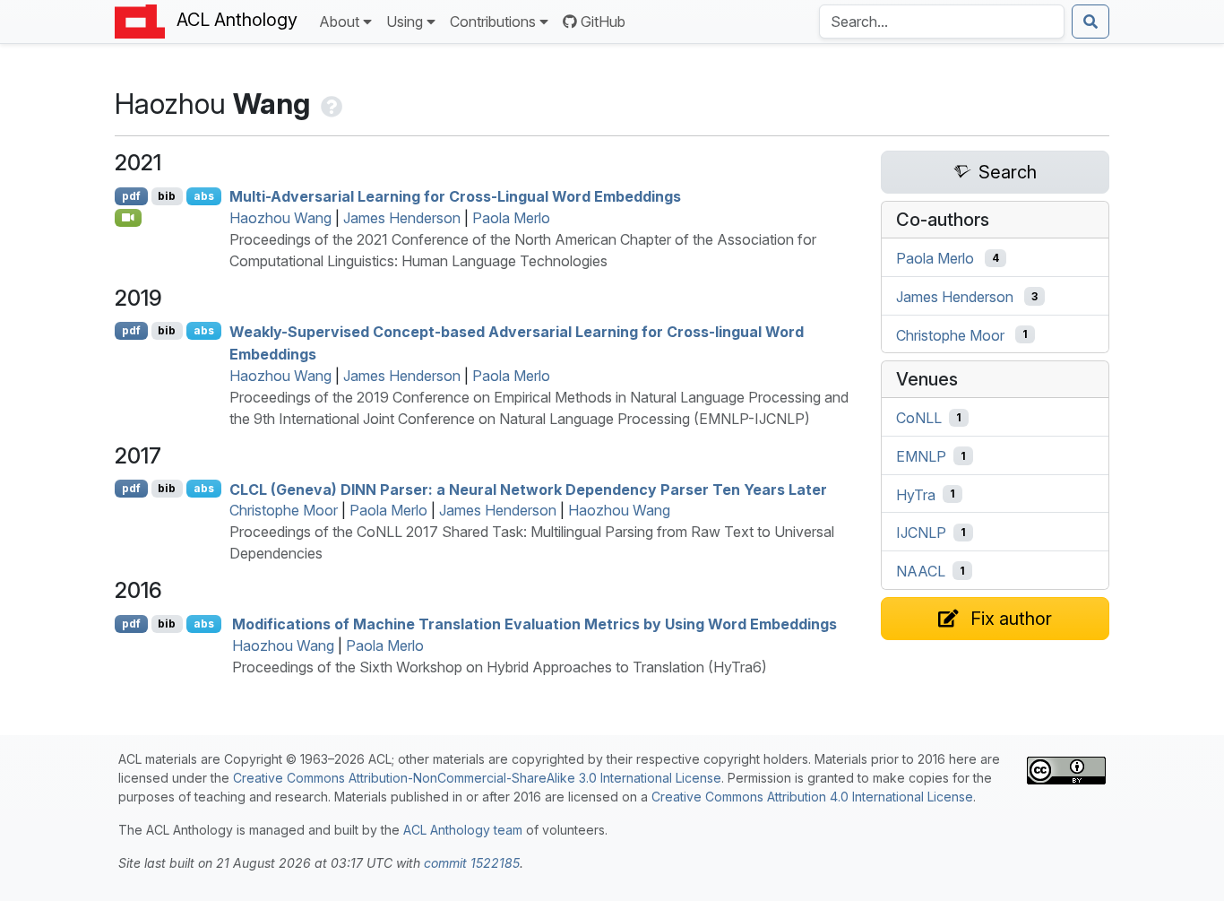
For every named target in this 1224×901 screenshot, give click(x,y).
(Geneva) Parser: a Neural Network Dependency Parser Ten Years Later (528, 489)
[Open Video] (128, 218)
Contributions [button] (493, 21)
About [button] (339, 21)
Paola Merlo (511, 218)
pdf (131, 196)
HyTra (915, 494)
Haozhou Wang (280, 218)
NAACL (920, 571)
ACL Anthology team (462, 829)
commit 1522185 (472, 863)
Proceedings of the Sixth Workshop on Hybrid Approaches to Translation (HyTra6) (499, 667)
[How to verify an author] (329, 103)
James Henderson (402, 218)
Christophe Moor (283, 510)
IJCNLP (921, 532)
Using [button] (404, 21)
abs (204, 196)
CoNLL (919, 418)
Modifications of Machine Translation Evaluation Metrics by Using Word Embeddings (534, 624)
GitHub (603, 21)
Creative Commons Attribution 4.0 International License (812, 796)
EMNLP (921, 456)
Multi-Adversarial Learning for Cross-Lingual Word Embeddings (455, 196)
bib (167, 196)
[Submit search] (1090, 21)
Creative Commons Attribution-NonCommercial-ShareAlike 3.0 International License (477, 777)
